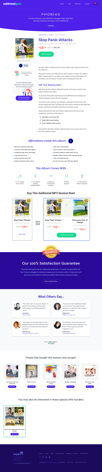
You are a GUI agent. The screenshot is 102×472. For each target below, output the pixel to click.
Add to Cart (22, 234)
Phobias (51, 35)
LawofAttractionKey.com (68, 333)
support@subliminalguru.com (23, 463)
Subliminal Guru (43, 35)
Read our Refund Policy (51, 281)
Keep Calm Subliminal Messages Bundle (15, 430)
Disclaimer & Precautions (81, 462)
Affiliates (78, 4)
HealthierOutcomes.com (68, 315)
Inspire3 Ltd (43, 462)
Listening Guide (60, 453)
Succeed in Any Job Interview (12, 382)
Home (62, 4)
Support (66, 182)
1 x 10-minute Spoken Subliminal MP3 (35, 183)
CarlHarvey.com (26, 315)
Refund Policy (83, 453)
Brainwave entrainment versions (51, 183)
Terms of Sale (70, 462)
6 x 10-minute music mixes (19, 182)
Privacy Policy (62, 462)
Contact (87, 4)
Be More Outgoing (70, 382)
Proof (46, 453)
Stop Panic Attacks (22, 220)
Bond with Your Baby (89, 382)
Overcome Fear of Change (80, 221)
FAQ (69, 4)
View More (51, 25)
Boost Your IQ (31, 382)
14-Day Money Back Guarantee (82, 182)
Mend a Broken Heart (51, 382)
